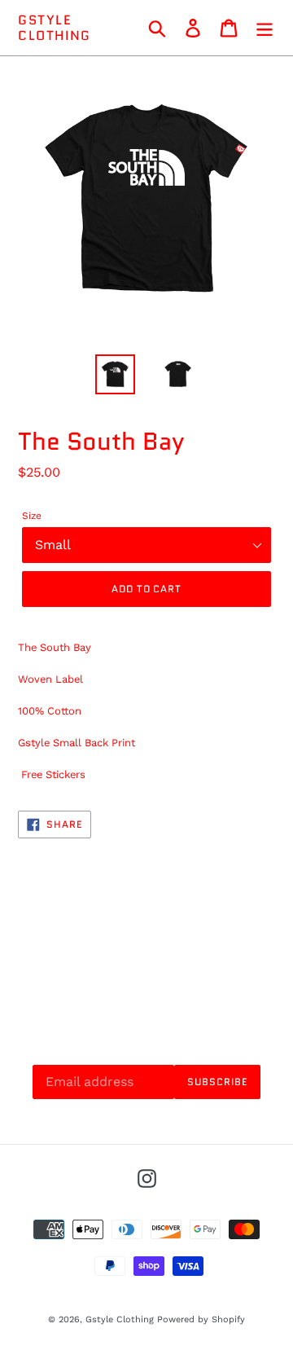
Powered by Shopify (201, 1319)
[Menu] (264, 28)
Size (32, 515)
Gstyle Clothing (54, 27)
